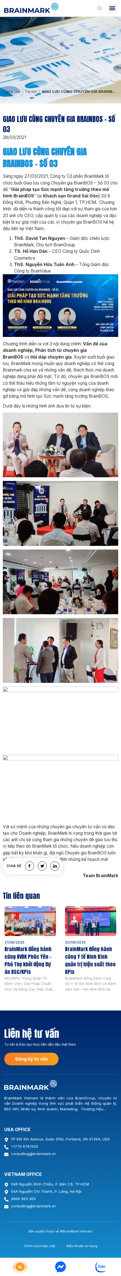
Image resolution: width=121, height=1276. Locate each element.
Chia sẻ (13, 866)
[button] (112, 8)
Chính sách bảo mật (39, 1246)
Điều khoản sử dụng (81, 1246)
